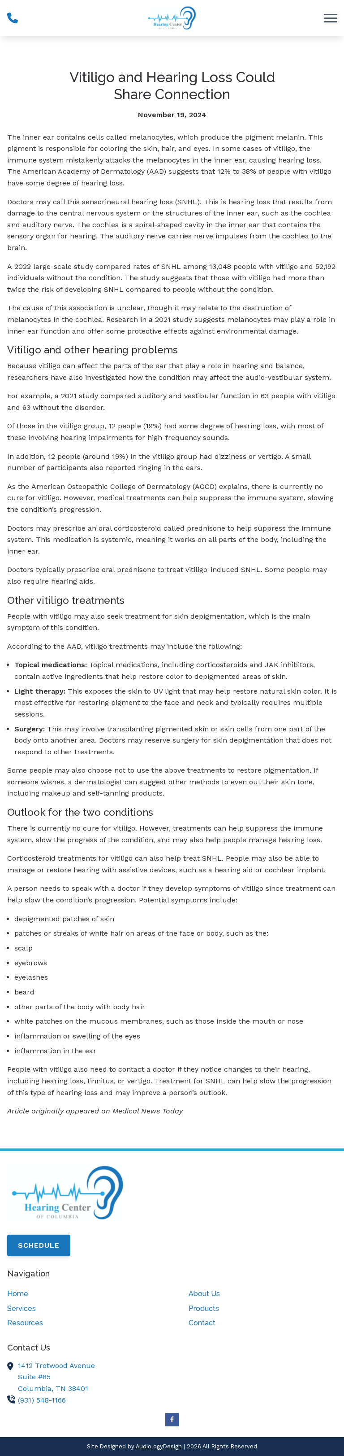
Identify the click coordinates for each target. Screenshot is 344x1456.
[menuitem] (81, 1294)
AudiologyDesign (159, 1446)
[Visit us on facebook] (172, 1419)
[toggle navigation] (330, 18)
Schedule (39, 1245)
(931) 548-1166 (42, 1400)
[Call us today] (12, 18)
